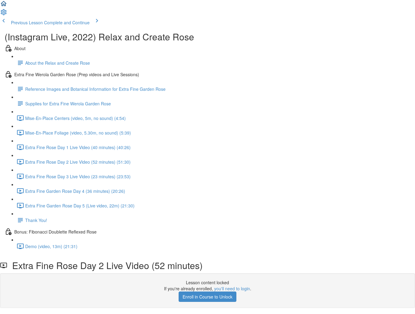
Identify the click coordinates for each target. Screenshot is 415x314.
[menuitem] (3, 14)
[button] (3, 5)
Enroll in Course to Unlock (207, 297)
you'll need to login (232, 288)
